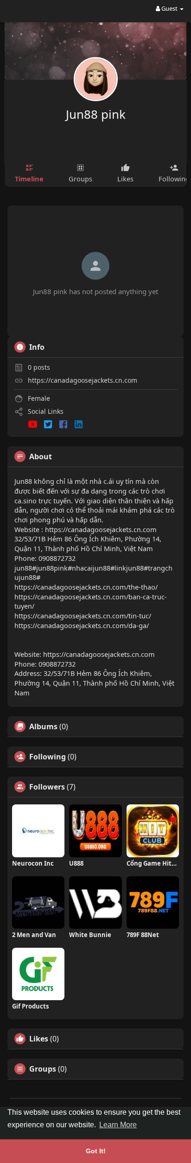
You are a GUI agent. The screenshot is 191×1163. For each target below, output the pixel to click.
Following (47, 756)
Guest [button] (169, 8)
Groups (42, 1069)
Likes (38, 1038)
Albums (43, 726)
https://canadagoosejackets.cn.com (82, 380)
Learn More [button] (118, 1125)
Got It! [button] (96, 1151)
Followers (47, 786)
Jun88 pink (96, 114)
